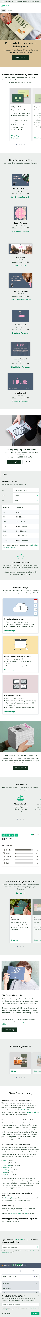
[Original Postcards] (20, 96)
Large (5, 1172)
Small (5, 1160)
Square (5, 1163)
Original (7, 1198)
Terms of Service (6, 1252)
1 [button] (16, 144)
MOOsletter (18, 1240)
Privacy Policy (32, 1251)
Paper (4, 495)
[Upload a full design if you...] (20, 607)
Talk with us (28, 462)
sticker (4, 1024)
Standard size (7, 1174)
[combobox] (26, 490)
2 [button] (19, 144)
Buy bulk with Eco (20, 768)
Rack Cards (7, 1165)
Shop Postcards (20, 57)
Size (3, 490)
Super (13, 1198)
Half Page (6, 1170)
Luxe (20, 1198)
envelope (22, 1022)
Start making (9, 1030)
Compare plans (14, 462)
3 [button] (21, 144)
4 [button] (24, 144)
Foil (3, 500)
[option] (20, 115)
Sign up (35, 1313)
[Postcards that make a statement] (20, 907)
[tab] (20, 474)
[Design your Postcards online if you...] (20, 645)
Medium (6, 1167)
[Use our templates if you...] (20, 684)
